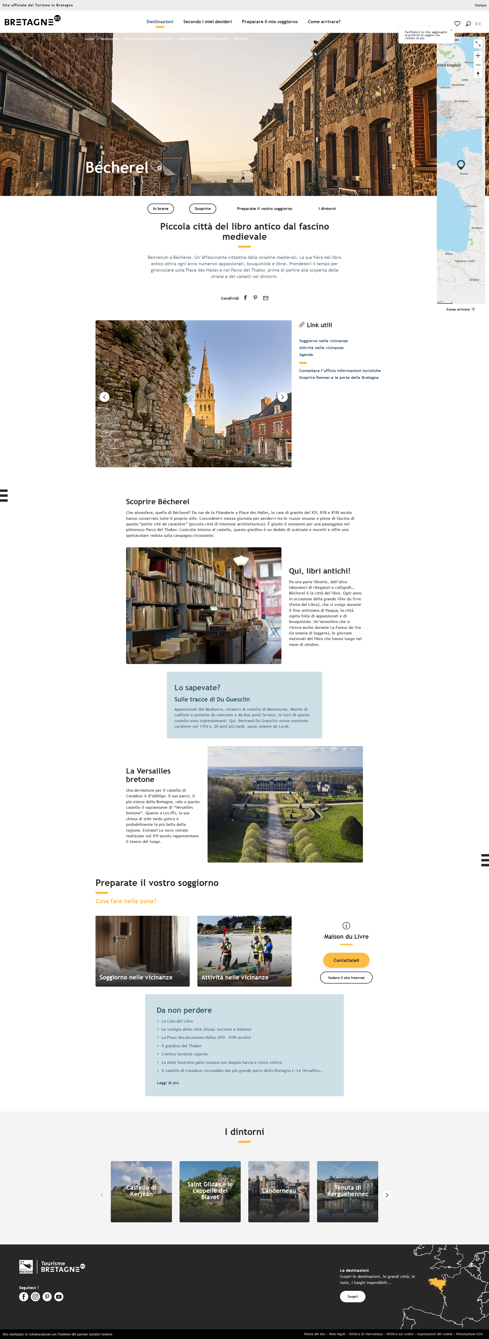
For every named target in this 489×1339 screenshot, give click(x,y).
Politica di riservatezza (366, 1334)
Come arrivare (458, 309)
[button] (468, 23)
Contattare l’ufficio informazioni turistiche (340, 370)
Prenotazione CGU (469, 1334)
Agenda (306, 354)
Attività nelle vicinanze (321, 347)
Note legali (337, 1334)
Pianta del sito (314, 1334)
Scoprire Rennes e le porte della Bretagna (339, 377)
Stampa (480, 5)
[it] (478, 24)
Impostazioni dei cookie (434, 1334)
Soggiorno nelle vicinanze (323, 340)
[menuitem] (33, 22)
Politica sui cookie (400, 1334)
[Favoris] (457, 23)
